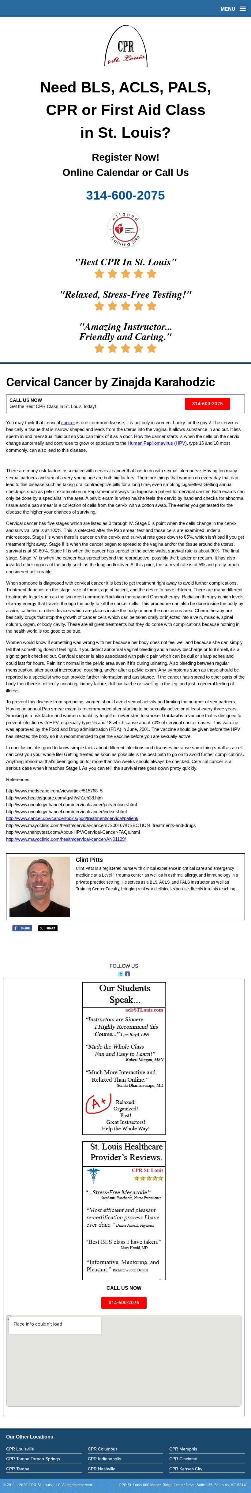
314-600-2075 (125, 195)
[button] (243, 8)
